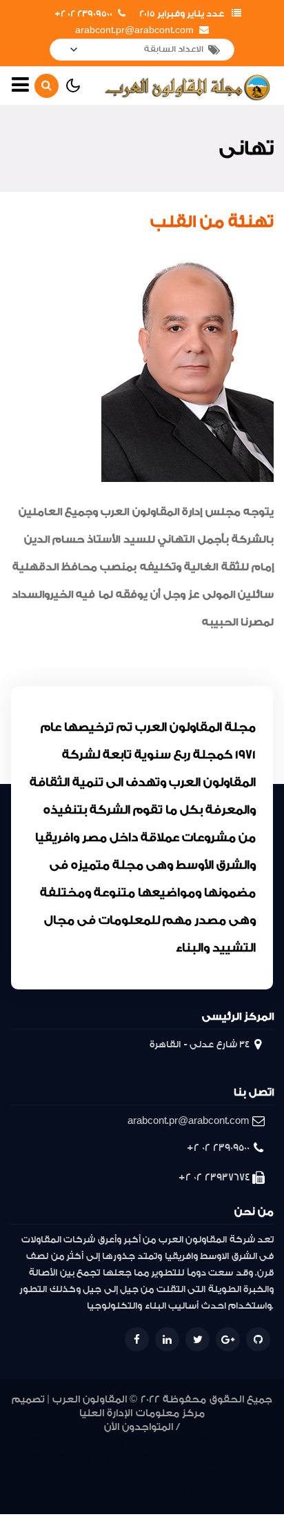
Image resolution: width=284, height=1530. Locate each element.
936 (263, 1442)
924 (243, 1458)
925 (223, 1458)
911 (215, 1475)
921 (41, 1475)
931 (103, 1458)
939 (199, 1442)
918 (93, 1475)
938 (220, 1442)
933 (63, 1458)
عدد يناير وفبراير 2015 (181, 14)
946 (62, 1442)
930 (121, 1458)
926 (202, 1458)
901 (132, 1492)
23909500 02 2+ (83, 14)
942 (143, 1442)
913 (182, 1475)
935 (21, 1458)
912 (199, 1475)
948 (21, 1442)
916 (129, 1475)
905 (98, 1492)
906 (263, 1475)
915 (146, 1475)
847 (164, 1492)
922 (22, 1475)
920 (58, 1475)
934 (42, 1458)
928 (161, 1458)
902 (116, 1492)
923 (263, 1458)
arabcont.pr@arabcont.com (134, 30)
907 (246, 1475)
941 (162, 1442)
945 (83, 1442)
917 (111, 1475)
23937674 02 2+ (214, 1177)
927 (182, 1458)
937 (241, 1442)
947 (42, 1442)
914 (164, 1475)
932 (84, 1458)
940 (179, 1442)
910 (230, 1475)
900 (146, 1492)
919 (75, 1475)
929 (141, 1458)
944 (103, 1442)
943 (123, 1442)
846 (184, 1492)
